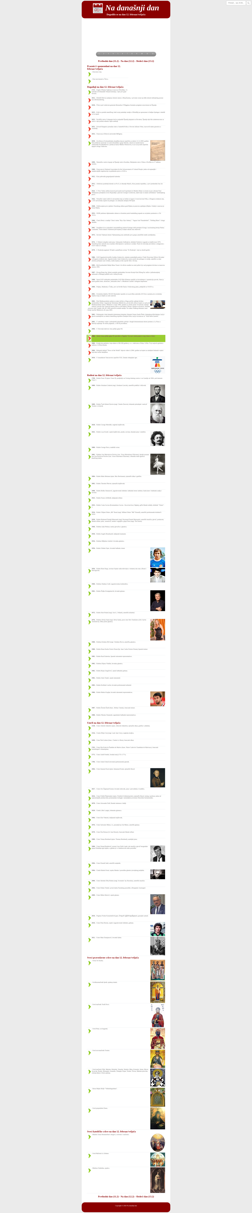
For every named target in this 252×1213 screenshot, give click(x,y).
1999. (93, 279)
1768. (93, 378)
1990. (93, 846)
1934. (93, 512)
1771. (93, 754)
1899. (93, 162)
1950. (93, 534)
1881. (93, 454)
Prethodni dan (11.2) (108, 61)
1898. (93, 491)
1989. (93, 839)
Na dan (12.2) (127, 61)
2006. (93, 329)
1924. (93, 191)
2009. (93, 895)
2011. (93, 937)
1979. (93, 250)
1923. (93, 498)
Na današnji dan (132, 1205)
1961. (93, 227)
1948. (93, 206)
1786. (93, 762)
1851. (93, 126)
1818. (93, 105)
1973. (93, 235)
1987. (93, 708)
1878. (93, 803)
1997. (93, 272)
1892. (93, 483)
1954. (93, 541)
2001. (93, 294)
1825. (93, 112)
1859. (93, 141)
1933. (93, 505)
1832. (93, 119)
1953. (93, 213)
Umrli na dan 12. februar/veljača (103, 723)
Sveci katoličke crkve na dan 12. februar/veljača (111, 1131)
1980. (93, 642)
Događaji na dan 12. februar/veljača (105, 87)
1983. (93, 685)
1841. (93, 432)
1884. (93, 476)
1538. (93, 726)
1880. (93, 447)
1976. (93, 620)
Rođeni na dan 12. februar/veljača (104, 375)
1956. (93, 548)
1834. (93, 796)
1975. (93, 612)
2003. (93, 321)
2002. (93, 301)
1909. (93, 169)
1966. (93, 817)
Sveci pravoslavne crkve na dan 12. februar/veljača (113, 957)
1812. (93, 98)
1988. (93, 715)
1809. (93, 385)
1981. (93, 656)
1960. (93, 220)
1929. (93, 810)
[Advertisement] (126, 37)
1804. (93, 769)
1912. (93, 176)
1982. (93, 663)
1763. (93, 747)
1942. (93, 199)
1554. (93, 733)
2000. (93, 287)
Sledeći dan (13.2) (145, 61)
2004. (93, 888)
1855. (93, 134)
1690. (93, 740)
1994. (93, 863)
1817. (93, 789)
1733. (93, 90)
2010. (93, 357)
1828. (93, 425)
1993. (93, 265)
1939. (93, 519)
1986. (93, 257)
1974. (93, 242)
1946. (93, 527)
